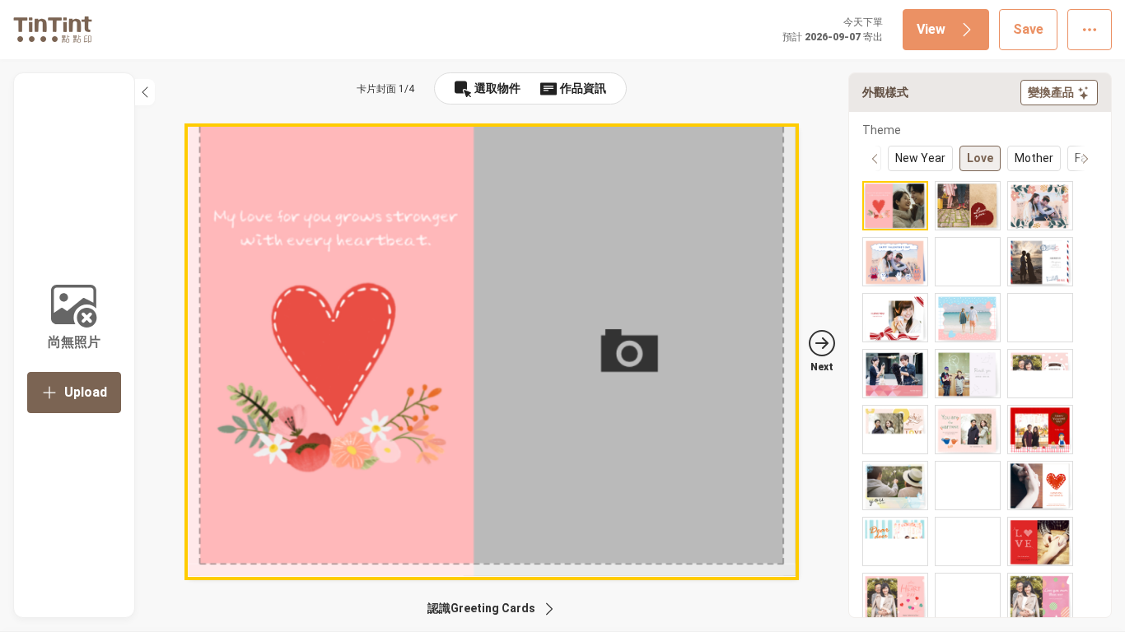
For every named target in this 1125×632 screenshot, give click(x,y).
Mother (1034, 158)
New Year (920, 158)
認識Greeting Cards (481, 608)
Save (1028, 29)
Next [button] (821, 367)
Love (980, 158)
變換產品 (1051, 92)
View (931, 29)
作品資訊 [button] (583, 88)
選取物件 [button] (497, 88)
